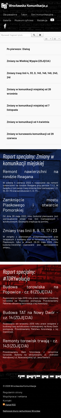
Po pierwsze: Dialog (18, 49)
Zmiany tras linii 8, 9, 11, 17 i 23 (30, 230)
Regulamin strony (12, 392)
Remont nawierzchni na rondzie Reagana (30, 174)
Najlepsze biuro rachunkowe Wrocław (21, 410)
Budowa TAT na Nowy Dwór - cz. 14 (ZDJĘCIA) (30, 315)
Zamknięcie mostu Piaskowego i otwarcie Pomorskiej (30, 204)
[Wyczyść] (40, 35)
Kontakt (7, 400)
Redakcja (42, 20)
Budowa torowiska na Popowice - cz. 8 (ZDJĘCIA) (30, 289)
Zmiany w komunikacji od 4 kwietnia (28, 121)
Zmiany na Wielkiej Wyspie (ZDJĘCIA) (28, 61)
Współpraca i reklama (15, 396)
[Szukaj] (34, 35)
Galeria (7, 20)
